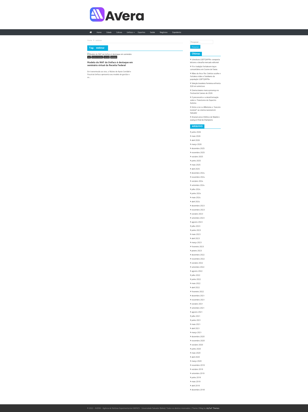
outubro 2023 (197, 213)
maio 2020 (196, 352)
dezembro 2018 (198, 389)
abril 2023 (196, 238)
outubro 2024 (197, 181)
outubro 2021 (197, 303)
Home (99, 32)
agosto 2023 (197, 221)
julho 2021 (196, 316)
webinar (114, 57)
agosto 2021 (197, 311)
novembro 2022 (198, 258)
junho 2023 (196, 230)
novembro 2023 (198, 209)
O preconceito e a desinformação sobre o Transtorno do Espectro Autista (204, 100)
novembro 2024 (198, 177)
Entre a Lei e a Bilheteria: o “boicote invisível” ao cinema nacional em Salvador (205, 110)
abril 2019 (196, 385)
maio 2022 (196, 283)
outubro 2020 (197, 344)
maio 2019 (196, 381)
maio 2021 (196, 324)
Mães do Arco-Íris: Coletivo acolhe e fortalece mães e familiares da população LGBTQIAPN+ (205, 76)
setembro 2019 (198, 373)
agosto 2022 (197, 271)
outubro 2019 (197, 369)
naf (89, 57)
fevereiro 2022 (198, 291)
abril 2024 (196, 201)
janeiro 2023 (197, 250)
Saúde (152, 32)
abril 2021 (196, 328)
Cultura (119, 32)
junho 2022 (196, 279)
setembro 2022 (198, 266)
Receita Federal (97, 57)
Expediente (176, 32)
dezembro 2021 (198, 295)
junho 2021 (196, 320)
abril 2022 (196, 287)
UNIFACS (106, 57)
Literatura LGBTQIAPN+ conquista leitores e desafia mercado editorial (205, 61)
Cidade (109, 32)
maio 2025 (196, 164)
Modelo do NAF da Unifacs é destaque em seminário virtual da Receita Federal (110, 64)
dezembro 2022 (198, 254)
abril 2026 (196, 140)
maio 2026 (196, 136)
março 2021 (197, 332)
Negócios (163, 32)
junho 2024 (196, 193)
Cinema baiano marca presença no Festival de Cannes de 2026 (204, 92)
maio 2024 (196, 197)
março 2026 (197, 144)
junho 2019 (196, 377)
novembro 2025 (198, 152)
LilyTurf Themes (212, 408)
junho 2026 (196, 132)
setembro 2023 (198, 217)
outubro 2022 (197, 262)
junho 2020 (196, 348)
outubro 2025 (197, 156)
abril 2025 (196, 168)
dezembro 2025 (198, 148)
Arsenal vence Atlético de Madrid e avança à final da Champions (205, 118)
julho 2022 (196, 275)
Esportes (141, 32)
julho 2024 (196, 189)
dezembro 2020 (198, 336)
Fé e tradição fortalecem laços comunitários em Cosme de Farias (203, 68)
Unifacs (130, 32)
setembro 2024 (198, 185)
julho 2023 (196, 226)
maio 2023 (196, 234)
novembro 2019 (198, 365)
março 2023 (197, 242)
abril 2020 (196, 356)
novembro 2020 (198, 340)
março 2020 (197, 361)
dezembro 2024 (198, 172)
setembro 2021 (198, 307)
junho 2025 (196, 160)
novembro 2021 (198, 299)
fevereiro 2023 (198, 246)
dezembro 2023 (198, 205)
